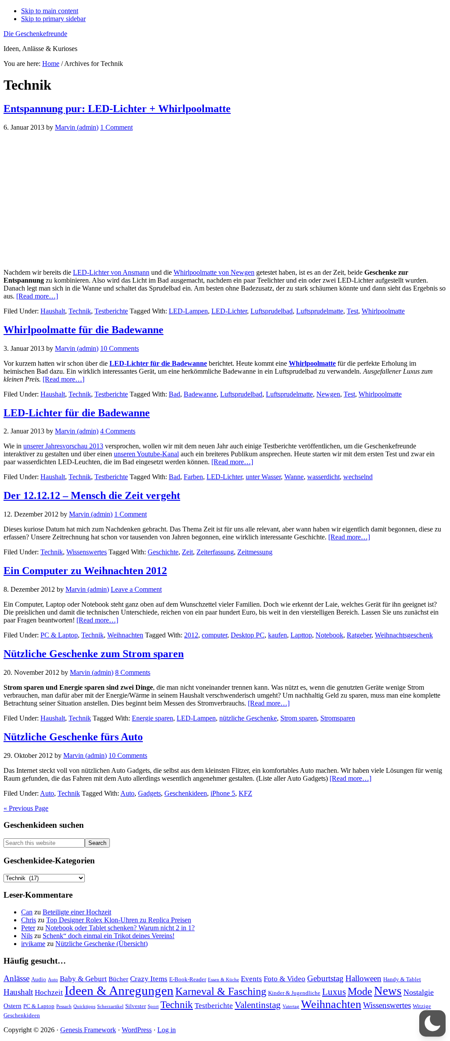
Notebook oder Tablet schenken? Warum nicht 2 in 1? (120, 928)
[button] (432, 1023)
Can (27, 912)
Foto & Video (284, 979)
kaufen (277, 635)
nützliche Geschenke (248, 718)
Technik (80, 311)
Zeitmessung (254, 552)
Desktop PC (248, 635)
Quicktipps (84, 1006)
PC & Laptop (59, 635)
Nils (27, 935)
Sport (153, 1006)
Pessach (64, 1006)
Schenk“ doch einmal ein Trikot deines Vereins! (108, 935)
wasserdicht (323, 476)
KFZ (245, 793)
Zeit (187, 552)
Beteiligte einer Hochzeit (77, 912)
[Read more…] (37, 296)
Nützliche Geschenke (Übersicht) (101, 943)
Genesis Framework (88, 1030)
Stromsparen (337, 718)
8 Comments (132, 672)
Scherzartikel (110, 1006)
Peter (28, 928)
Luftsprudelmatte (319, 311)
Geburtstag (325, 978)
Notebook (329, 635)
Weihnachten (125, 635)
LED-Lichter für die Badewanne (158, 363)
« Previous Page (26, 808)
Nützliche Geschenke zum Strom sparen (94, 653)
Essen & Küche (223, 979)
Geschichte (163, 552)
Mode (360, 991)
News (388, 990)
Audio (38, 979)
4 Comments (117, 431)
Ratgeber (359, 635)
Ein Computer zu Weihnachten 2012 (85, 570)
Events (251, 979)
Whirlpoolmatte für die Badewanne (83, 329)
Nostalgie (418, 992)
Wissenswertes (86, 552)
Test (352, 311)
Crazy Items (148, 979)
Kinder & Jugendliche (294, 993)
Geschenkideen (185, 793)
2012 (191, 635)
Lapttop (301, 635)
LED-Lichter (229, 311)
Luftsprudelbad (271, 311)
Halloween (363, 978)
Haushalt (52, 311)
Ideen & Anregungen (119, 990)
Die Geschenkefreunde (35, 33)
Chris (28, 920)
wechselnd (358, 476)
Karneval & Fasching (220, 991)
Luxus (334, 992)
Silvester (135, 1006)
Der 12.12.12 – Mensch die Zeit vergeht (92, 495)
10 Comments (119, 348)
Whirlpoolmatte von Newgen (214, 272)
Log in (166, 1030)
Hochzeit (49, 992)
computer (214, 635)
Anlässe (16, 978)
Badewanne (200, 394)
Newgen (328, 394)
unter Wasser (263, 476)
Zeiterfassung (215, 552)
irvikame (33, 943)
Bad (174, 394)
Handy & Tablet (402, 979)
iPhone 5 (222, 793)
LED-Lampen (188, 311)
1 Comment (116, 127)
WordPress (137, 1030)
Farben (193, 476)
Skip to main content (49, 11)
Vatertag (291, 1006)
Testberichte (111, 311)
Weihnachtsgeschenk (404, 635)
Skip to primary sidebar (53, 18)
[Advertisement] (225, 200)
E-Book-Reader (187, 979)
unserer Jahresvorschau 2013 (63, 446)
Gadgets (149, 793)
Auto (47, 793)
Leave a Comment (136, 589)
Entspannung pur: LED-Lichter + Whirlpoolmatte (117, 108)
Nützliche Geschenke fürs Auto (73, 737)
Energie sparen (152, 718)
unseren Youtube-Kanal (146, 454)
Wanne (294, 476)
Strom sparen (298, 718)
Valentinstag (258, 1005)
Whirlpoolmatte (383, 311)
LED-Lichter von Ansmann (111, 272)
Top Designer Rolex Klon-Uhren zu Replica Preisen (118, 920)
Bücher (118, 979)
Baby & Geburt (83, 979)
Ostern (13, 1005)
